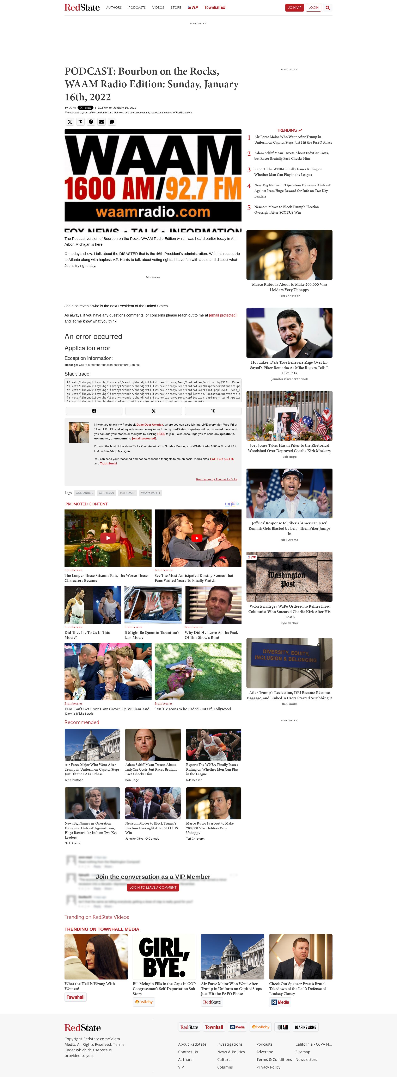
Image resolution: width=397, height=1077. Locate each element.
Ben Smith (289, 704)
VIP (181, 1067)
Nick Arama (72, 843)
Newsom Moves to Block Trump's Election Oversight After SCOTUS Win (151, 828)
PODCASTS (127, 493)
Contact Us (188, 1051)
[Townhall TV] (215, 7)
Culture (224, 1059)
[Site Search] (327, 8)
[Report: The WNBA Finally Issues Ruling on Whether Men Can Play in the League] (213, 744)
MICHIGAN (106, 493)
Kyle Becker (194, 780)
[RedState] (82, 8)
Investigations (230, 1044)
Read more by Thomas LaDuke (216, 479)
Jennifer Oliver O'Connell (142, 838)
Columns (225, 1067)
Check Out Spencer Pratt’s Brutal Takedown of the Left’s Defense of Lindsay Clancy (297, 988)
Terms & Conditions (274, 1059)
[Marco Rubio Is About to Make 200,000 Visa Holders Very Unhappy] (213, 803)
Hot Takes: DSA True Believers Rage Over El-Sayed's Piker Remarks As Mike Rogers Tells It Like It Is (289, 367)
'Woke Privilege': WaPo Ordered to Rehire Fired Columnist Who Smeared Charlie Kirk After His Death (289, 611)
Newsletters (306, 1059)
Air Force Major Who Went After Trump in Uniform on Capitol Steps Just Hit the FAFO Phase (92, 769)
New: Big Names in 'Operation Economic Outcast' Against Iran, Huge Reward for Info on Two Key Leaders (91, 830)
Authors (114, 8)
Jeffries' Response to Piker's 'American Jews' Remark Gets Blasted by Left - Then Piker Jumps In (289, 528)
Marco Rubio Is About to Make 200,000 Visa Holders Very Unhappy (210, 828)
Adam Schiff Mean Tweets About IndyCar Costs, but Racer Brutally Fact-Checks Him (151, 769)
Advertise (264, 1051)
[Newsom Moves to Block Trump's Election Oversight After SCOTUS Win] (153, 803)
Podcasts (137, 8)
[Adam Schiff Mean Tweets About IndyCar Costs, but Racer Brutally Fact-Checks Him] (153, 744)
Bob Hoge (132, 780)
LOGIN (314, 8)
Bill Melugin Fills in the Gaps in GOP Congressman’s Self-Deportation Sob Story (164, 988)
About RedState (192, 1044)
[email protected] (223, 315)
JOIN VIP (294, 8)
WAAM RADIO (150, 493)
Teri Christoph (74, 780)
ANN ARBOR (84, 493)
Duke (72, 107)
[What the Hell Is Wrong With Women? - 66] (96, 956)
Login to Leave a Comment (153, 887)
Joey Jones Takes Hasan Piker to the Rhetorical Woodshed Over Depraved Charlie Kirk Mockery (289, 447)
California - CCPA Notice (313, 1044)
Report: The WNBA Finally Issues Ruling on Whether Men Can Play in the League (212, 769)
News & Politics (231, 1051)
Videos (158, 8)
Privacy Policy (268, 1067)
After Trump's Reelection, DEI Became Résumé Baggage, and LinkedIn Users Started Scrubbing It (289, 695)
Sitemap (302, 1051)
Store (176, 8)
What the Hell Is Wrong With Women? (90, 986)
